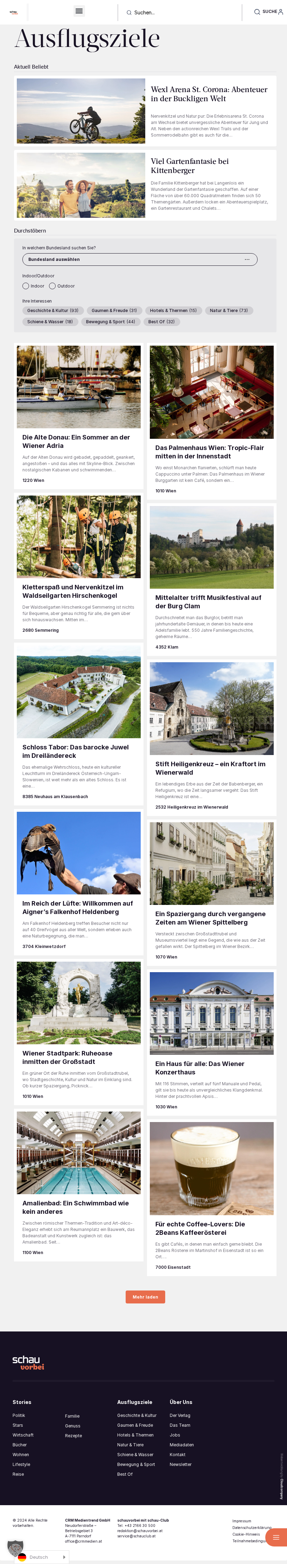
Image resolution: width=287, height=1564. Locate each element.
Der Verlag (180, 1415)
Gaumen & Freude (135, 1425)
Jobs (175, 1435)
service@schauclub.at (136, 1536)
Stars (18, 1425)
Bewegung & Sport (136, 1464)
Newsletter (180, 1464)
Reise (18, 1474)
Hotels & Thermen (135, 1435)
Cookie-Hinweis (246, 1534)
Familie (72, 1416)
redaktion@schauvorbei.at (139, 1531)
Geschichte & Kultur (136, 1415)
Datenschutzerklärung (252, 1527)
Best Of (125, 1474)
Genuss (72, 1425)
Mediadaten (182, 1444)
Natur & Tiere (130, 1444)
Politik (19, 1415)
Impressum (241, 1521)
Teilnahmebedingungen (253, 1541)
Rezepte (73, 1435)
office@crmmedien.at (83, 1541)
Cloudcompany (282, 1489)
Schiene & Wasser (135, 1454)
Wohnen (21, 1454)
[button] (79, 11)
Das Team (180, 1425)
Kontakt (178, 1454)
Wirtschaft (23, 1435)
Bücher (20, 1444)
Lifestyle (21, 1464)
